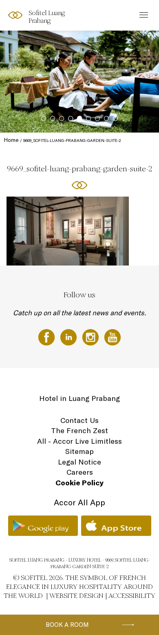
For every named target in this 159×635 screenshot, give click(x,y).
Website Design (76, 595)
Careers (79, 472)
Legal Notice (79, 462)
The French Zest (79, 430)
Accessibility (131, 595)
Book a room (67, 624)
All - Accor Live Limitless (79, 441)
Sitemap (79, 451)
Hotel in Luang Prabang (79, 398)
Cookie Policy (79, 482)
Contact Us (79, 420)
